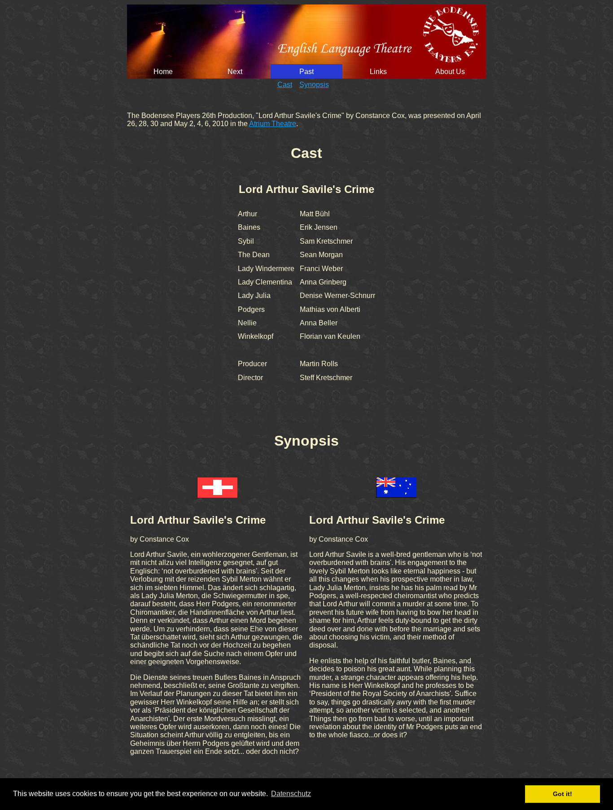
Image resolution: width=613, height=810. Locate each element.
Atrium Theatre (272, 123)
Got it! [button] (562, 793)
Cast (284, 84)
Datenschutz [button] (291, 793)
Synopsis (314, 84)
